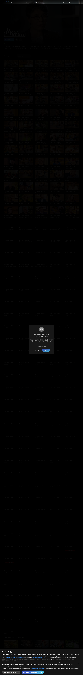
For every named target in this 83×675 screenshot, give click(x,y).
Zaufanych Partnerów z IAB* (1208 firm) (15, 657)
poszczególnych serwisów (42, 662)
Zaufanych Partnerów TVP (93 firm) (40, 657)
